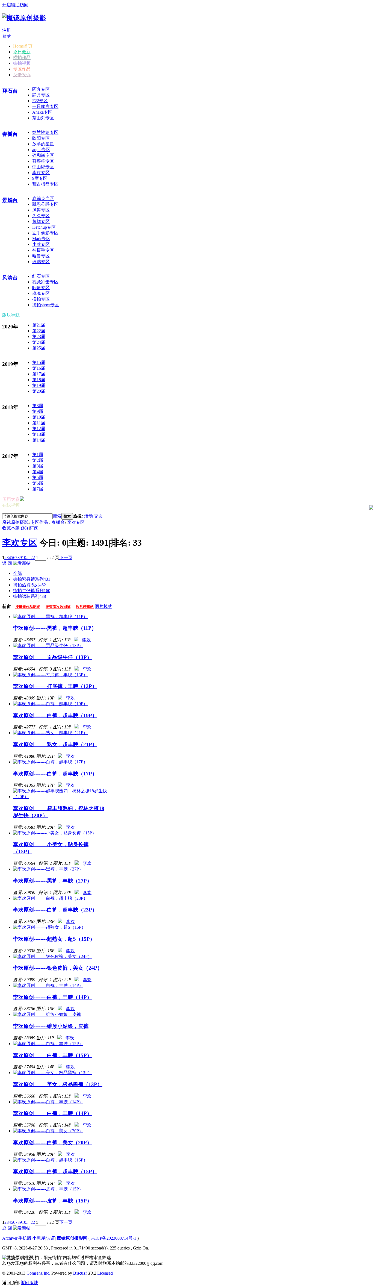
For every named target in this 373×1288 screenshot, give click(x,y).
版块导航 (11, 315)
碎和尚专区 (43, 155)
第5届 (37, 477)
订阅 (34, 528)
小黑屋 (38, 1238)
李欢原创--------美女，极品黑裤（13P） (57, 1084)
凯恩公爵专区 (45, 204)
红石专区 (41, 276)
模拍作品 (22, 57)
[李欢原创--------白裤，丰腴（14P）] (48, 985)
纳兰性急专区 (45, 132)
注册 (6, 30)
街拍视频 (22, 63)
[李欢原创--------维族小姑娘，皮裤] (47, 1014)
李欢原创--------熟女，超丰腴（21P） (55, 744)
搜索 (57, 516)
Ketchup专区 (44, 227)
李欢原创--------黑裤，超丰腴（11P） (55, 628)
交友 (98, 516)
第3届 (37, 466)
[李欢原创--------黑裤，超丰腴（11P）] (50, 616)
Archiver (9, 1238)
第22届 (38, 330)
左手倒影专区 (45, 233)
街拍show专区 (45, 304)
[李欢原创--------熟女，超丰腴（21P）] (50, 732)
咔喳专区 (41, 287)
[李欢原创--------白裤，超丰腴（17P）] (50, 762)
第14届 (38, 440)
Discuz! (80, 1273)
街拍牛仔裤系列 (31, 590)
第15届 (38, 362)
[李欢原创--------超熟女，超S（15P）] (49, 927)
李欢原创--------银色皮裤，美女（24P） (57, 968)
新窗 (6, 606)
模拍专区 (41, 299)
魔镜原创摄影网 (72, 1238)
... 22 (30, 557)
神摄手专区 (43, 250)
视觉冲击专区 (45, 282)
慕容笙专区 (43, 161)
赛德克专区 (43, 198)
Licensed (105, 1273)
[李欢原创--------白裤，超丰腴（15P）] (50, 1160)
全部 (17, 573)
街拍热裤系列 (29, 585)
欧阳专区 (41, 138)
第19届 (38, 385)
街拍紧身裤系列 (31, 579)
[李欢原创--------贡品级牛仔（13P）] (48, 645)
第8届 (37, 405)
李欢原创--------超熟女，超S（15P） (54, 939)
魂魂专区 (41, 293)
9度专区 (40, 178)
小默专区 (41, 244)
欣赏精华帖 (85, 607)
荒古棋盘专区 (45, 184)
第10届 (38, 417)
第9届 (37, 411)
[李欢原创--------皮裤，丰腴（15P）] (48, 1189)
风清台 (10, 278)
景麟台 (10, 200)
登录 (6, 36)
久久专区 (41, 215)
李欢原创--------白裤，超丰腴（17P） (55, 774)
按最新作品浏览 (27, 607)
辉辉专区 (41, 221)
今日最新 (22, 51)
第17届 (38, 374)
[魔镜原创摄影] (24, 17)
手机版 (24, 1238)
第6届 (37, 483)
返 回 (7, 563)
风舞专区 (41, 210)
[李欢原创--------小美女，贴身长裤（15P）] (54, 833)
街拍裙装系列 (29, 596)
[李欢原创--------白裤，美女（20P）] (48, 1130)
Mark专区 (41, 238)
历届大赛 (11, 499)
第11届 (38, 422)
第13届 (38, 434)
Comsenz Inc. (38, 1273)
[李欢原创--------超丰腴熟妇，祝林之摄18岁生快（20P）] (60, 796)
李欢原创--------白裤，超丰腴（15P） (55, 1171)
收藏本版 (15, 528)
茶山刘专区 (43, 118)
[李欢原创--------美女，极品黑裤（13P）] (52, 1072)
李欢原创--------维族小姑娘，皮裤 (50, 1026)
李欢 (86, 639)
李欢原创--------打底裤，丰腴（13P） (55, 686)
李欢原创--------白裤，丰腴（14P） (52, 997)
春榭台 (10, 134)
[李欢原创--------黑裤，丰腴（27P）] (48, 869)
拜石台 (10, 91)
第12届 (38, 428)
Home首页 (22, 46)
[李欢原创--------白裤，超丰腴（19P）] (50, 703)
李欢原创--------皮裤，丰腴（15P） (52, 1201)
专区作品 (22, 69)
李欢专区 (41, 172)
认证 (50, 1238)
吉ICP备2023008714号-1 (113, 1238)
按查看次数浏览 (58, 607)
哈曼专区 (41, 256)
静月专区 (41, 95)
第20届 (38, 391)
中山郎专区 (43, 166)
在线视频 (11, 505)
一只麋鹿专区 (45, 106)
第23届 (38, 336)
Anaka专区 (42, 112)
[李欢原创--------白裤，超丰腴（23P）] (50, 898)
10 (24, 557)
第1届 (37, 454)
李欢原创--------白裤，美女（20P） (52, 1142)
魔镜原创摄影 (15, 522)
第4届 (37, 471)
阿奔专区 (41, 89)
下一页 (65, 557)
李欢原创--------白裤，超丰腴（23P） (55, 910)
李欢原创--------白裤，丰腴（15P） (52, 1055)
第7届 (37, 489)
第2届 (37, 460)
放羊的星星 (43, 144)
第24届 (38, 342)
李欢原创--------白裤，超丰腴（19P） (55, 715)
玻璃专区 (41, 261)
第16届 (38, 368)
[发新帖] (22, 563)
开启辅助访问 (15, 4)
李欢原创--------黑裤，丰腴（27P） (52, 881)
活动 (88, 516)
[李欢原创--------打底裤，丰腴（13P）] (50, 674)
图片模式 (103, 606)
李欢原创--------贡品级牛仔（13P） (52, 657)
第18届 (38, 379)
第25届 (38, 348)
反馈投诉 (22, 74)
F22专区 (40, 100)
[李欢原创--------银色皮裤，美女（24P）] (52, 956)
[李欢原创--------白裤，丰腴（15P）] (48, 1043)
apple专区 (41, 149)
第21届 (38, 325)
